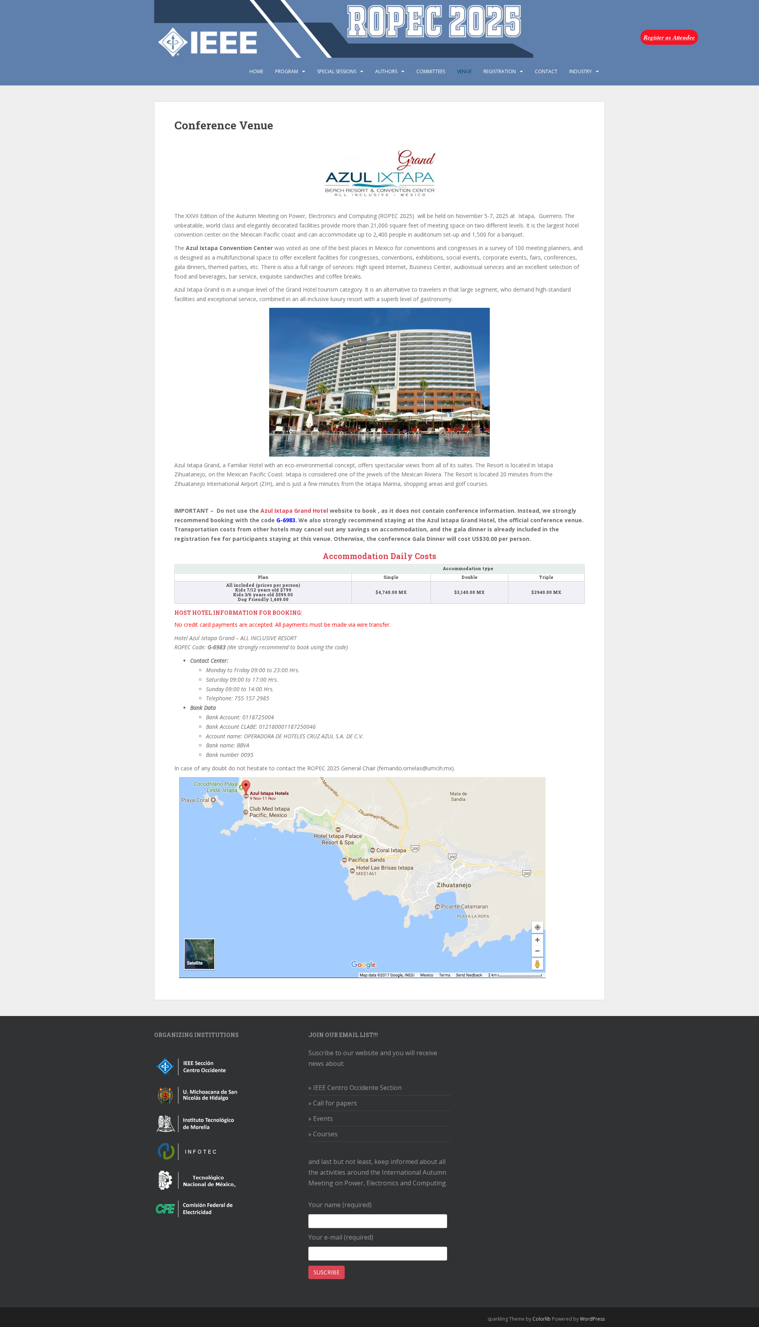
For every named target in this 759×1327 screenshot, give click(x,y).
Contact (546, 71)
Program (286, 71)
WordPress (592, 1319)
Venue (464, 71)
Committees (430, 71)
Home (256, 71)
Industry (580, 71)
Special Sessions (336, 71)
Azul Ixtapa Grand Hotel (294, 510)
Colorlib (541, 1319)
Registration (499, 71)
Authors (386, 71)
